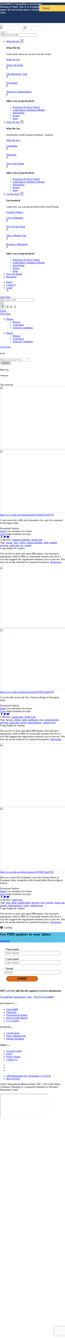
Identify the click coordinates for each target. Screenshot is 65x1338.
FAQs (9, 1053)
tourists (3, 905)
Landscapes (17, 717)
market (53, 542)
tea (21, 545)
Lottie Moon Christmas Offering (29, 110)
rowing (49, 902)
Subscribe (5, 941)
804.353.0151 (13, 1078)
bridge (17, 719)
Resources (11, 276)
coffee (22, 542)
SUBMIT (22, 978)
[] (3, 34)
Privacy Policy (13, 1056)
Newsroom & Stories (16, 1015)
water (26, 905)
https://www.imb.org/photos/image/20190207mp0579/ (27, 514)
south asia (14, 545)
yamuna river (49, 722)
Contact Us (12, 1059)
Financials (11, 1012)
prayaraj (4, 545)
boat (8, 902)
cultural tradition (34, 542)
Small (3, 531)
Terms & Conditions (23, 327)
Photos (9, 319)
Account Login (13, 1051)
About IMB (12, 1009)
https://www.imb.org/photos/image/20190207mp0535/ (27, 872)
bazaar (9, 542)
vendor (27, 545)
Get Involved (12, 194)
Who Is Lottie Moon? (17, 1018)
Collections (18, 325)
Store (15, 118)
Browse (16, 322)
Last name (12, 959)
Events (16, 115)
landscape (33, 719)
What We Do (12, 41)
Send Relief (18, 112)
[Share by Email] (7, 537)
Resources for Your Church (26, 107)
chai (16, 542)
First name (12, 949)
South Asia (36, 539)
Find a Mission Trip (16, 1036)
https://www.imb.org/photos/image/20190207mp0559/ (27, 692)
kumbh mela (24, 902)
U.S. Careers (12, 1020)
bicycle (9, 719)
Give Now (5, 297)
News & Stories (14, 274)
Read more (55, 562)
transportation (34, 722)
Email (9, 968)
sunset (23, 722)
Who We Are (12, 122)
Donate (46, 8)
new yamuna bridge (49, 719)
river (43, 902)
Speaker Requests (15, 1038)
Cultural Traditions (21, 539)
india (46, 542)
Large (3, 534)
